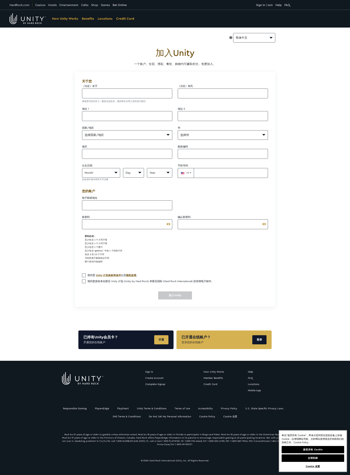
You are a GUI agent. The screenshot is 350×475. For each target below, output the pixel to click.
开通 (161, 339)
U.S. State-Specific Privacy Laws (264, 408)
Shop (94, 5)
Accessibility (205, 408)
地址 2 (181, 109)
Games (105, 5)
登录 (259, 339)
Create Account (154, 378)
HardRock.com (19, 5)
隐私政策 (131, 275)
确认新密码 (184, 217)
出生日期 (87, 165)
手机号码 (183, 165)
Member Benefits (213, 378)
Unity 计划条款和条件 (108, 275)
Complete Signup (155, 384)
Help (278, 5)
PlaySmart (123, 408)
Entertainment (68, 5)
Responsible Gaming (75, 408)
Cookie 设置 (230, 416)
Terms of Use (182, 408)
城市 (84, 146)
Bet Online (120, 5)
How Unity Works (65, 18)
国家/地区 (88, 128)
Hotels (52, 5)
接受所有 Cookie (312, 449)
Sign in (149, 372)
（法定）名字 (89, 86)
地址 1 (85, 109)
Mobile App (254, 390)
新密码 (86, 217)
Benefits (88, 18)
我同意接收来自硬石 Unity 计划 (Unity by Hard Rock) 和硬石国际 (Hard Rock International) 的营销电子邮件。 (151, 281)
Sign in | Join (264, 5)
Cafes (84, 5)
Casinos (40, 5)
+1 (187, 173)
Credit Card (125, 18)
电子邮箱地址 (89, 198)
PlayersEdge (102, 408)
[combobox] (254, 38)
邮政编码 (183, 146)
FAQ (287, 5)
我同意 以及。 (113, 275)
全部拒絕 (313, 458)
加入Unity (175, 295)
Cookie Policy (207, 416)
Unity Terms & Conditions (151, 408)
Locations (105, 18)
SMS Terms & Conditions (127, 416)
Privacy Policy (229, 408)
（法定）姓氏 (185, 86)
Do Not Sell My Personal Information (170, 416)
